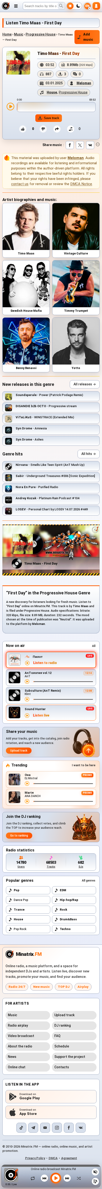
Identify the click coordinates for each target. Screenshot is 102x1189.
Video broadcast (21, 1036)
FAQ (57, 1036)
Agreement (69, 1158)
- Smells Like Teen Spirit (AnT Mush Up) (50, 465)
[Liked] (22, 129)
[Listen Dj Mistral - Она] (27, 783)
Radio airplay (18, 1025)
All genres (88, 880)
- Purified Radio (37, 487)
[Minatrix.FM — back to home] (5, 6)
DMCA (53, 1158)
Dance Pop (21, 900)
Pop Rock (20, 929)
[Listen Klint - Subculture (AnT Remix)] (27, 699)
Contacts (61, 1067)
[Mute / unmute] (95, 1172)
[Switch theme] (74, 6)
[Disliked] (43, 129)
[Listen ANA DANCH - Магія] (27, 801)
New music (41, 987)
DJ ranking (62, 1025)
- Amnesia (31, 428)
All (93, 646)
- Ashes (29, 439)
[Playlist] (95, 1181)
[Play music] (55, 1178)
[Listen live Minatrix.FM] (27, 663)
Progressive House (41, 34)
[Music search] (61, 6)
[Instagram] (57, 1128)
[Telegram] (33, 1128)
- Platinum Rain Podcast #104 (47, 498)
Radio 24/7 (17, 987)
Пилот (38, 657)
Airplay (83, 987)
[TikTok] (21, 1128)
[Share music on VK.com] (90, 145)
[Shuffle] (77, 1178)
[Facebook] (69, 1128)
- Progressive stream (46, 406)
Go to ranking (19, 835)
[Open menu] (16, 6)
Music (18, 34)
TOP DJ (64, 987)
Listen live (41, 715)
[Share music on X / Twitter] (80, 145)
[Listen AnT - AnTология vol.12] (27, 681)
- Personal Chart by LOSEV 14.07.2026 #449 (52, 509)
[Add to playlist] (70, 129)
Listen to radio (45, 663)
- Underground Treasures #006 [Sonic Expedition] (55, 476)
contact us (19, 184)
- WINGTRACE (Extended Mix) (45, 417)
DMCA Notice (81, 184)
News (12, 1057)
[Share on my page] (56, 129)
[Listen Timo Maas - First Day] (10, 106)
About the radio (20, 1046)
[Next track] (67, 1178)
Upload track (18, 750)
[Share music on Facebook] (70, 145)
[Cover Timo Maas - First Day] (18, 63)
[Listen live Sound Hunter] (27, 715)
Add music (88, 36)
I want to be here (83, 765)
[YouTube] (45, 1128)
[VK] (81, 1128)
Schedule (61, 1046)
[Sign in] (96, 6)
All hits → (88, 454)
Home (7, 34)
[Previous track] (44, 1178)
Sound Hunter (35, 709)
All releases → (85, 384)
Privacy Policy (35, 1158)
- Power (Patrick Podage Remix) (49, 395)
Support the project (69, 1057)
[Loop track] (33, 1178)
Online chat (16, 1067)
